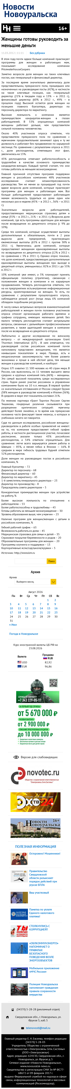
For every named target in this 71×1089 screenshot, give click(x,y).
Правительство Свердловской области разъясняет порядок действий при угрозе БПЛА (43, 877)
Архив (13, 577)
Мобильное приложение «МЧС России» (44, 969)
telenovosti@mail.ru (38, 1028)
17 (11, 612)
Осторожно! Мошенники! (44, 853)
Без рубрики (37, 53)
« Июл (13, 624)
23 (56, 612)
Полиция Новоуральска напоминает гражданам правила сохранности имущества (43, 989)
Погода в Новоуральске (23, 633)
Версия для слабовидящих (39, 757)
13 (34, 608)
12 (26, 608)
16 (56, 608)
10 (11, 608)
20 (34, 612)
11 (19, 608)
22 (48, 612)
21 (41, 612)
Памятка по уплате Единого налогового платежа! (41, 913)
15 (48, 608)
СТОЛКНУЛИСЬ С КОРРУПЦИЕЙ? (39, 927)
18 (19, 612)
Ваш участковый (39, 892)
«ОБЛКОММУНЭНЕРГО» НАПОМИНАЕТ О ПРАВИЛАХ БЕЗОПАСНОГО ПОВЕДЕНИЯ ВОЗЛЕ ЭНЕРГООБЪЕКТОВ (43, 951)
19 (26, 612)
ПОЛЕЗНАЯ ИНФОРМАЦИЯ (35, 846)
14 (41, 608)
